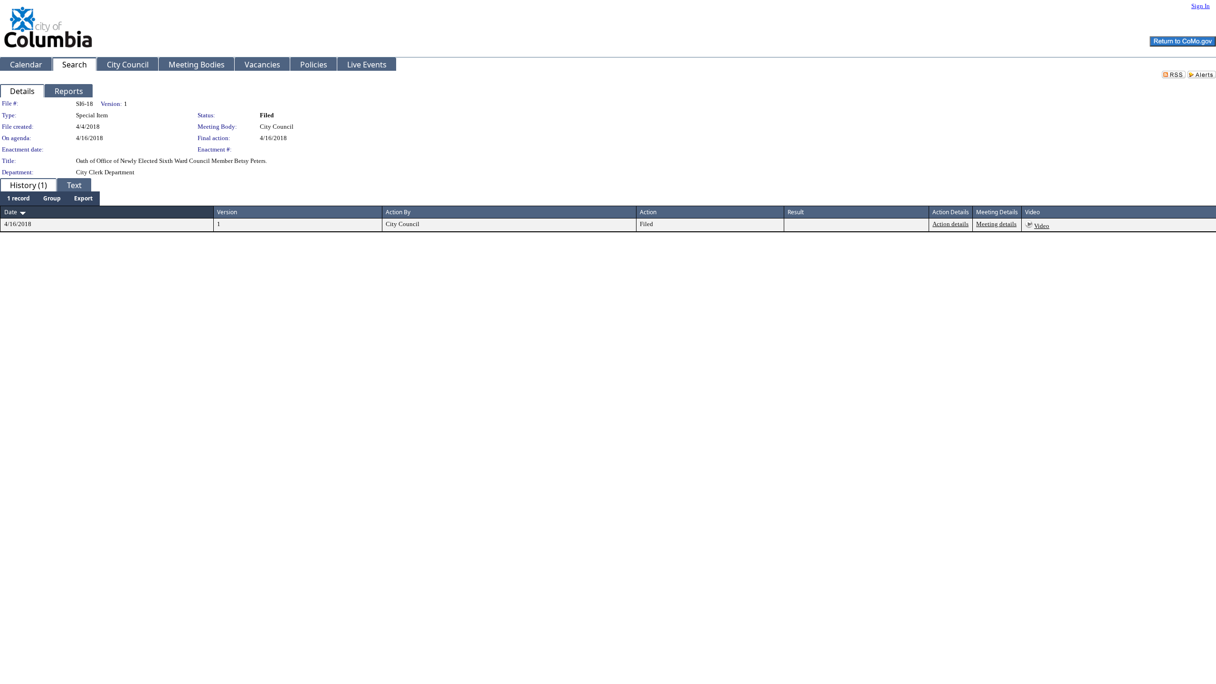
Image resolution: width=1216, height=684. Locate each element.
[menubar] (50, 198)
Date (10, 212)
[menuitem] (18, 198)
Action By (398, 212)
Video (1041, 225)
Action (648, 212)
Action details (950, 224)
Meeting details (996, 224)
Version (227, 212)
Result (796, 212)
